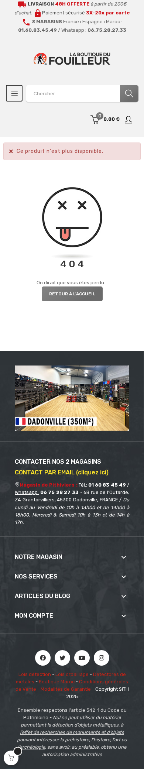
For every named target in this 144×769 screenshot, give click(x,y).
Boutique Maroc (57, 681)
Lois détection (34, 674)
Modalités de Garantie (66, 689)
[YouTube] (82, 658)
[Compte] (129, 119)
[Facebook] (43, 658)
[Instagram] (101, 658)
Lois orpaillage (72, 674)
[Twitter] (62, 658)
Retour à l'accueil (72, 293)
